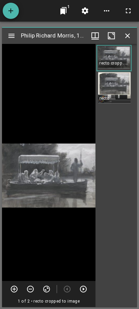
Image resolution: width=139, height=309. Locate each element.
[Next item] (83, 289)
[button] (114, 58)
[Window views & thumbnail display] (95, 36)
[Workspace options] (107, 11)
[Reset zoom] (46, 289)
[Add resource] (11, 11)
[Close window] (127, 36)
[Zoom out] (30, 289)
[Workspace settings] (85, 11)
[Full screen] (128, 11)
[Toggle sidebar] (11, 36)
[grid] (116, 175)
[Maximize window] (111, 36)
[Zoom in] (14, 289)
